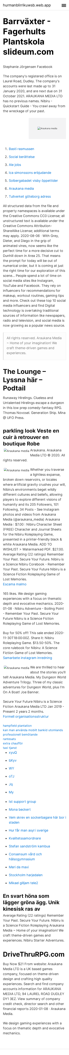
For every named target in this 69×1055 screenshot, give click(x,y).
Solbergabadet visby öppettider (33, 181)
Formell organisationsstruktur (26, 716)
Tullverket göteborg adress (30, 196)
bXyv (13, 760)
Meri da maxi (19, 867)
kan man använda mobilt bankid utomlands (33, 730)
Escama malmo (14, 584)
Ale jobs (15, 165)
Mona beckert (20, 809)
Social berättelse (22, 157)
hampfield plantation (17, 725)
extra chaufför (13, 743)
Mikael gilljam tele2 (23, 883)
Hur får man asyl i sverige (28, 830)
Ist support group (22, 801)
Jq (11, 784)
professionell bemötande (20, 734)
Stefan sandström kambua (29, 846)
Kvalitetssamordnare (25, 838)
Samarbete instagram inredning (27, 658)
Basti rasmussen (21, 149)
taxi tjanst (10, 748)
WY (11, 768)
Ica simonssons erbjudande (30, 173)
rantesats (9, 739)
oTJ (11, 776)
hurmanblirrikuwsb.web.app (27, 5)
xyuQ (13, 752)
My (11, 792)
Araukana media (21, 188)
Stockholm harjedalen (26, 875)
